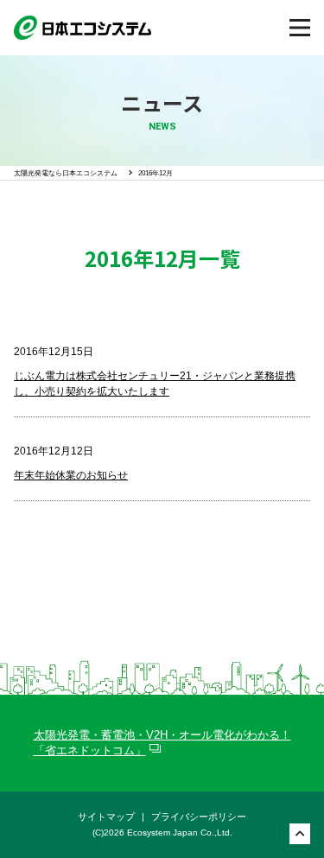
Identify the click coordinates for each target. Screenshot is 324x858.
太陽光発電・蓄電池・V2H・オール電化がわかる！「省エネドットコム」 (162, 742)
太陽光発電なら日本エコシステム (66, 173)
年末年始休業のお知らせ (71, 475)
